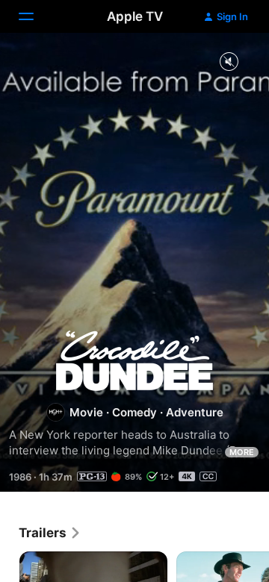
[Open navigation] (35, 16)
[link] (50, 533)
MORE (241, 452)
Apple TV (135, 16)
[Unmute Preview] (228, 62)
